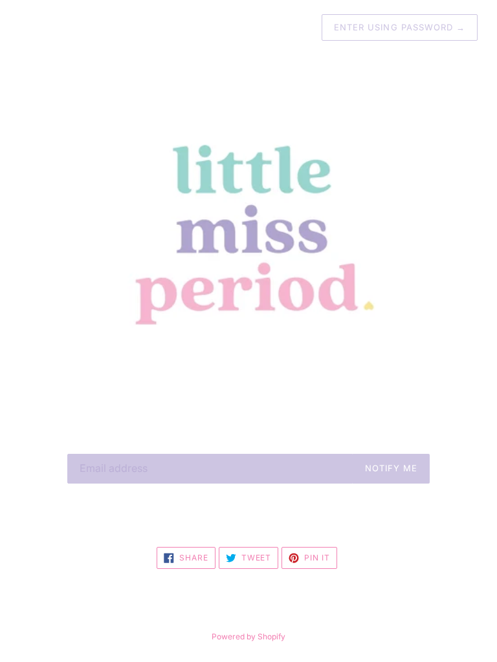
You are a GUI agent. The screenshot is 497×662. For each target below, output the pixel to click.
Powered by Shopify (248, 636)
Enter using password (399, 27)
